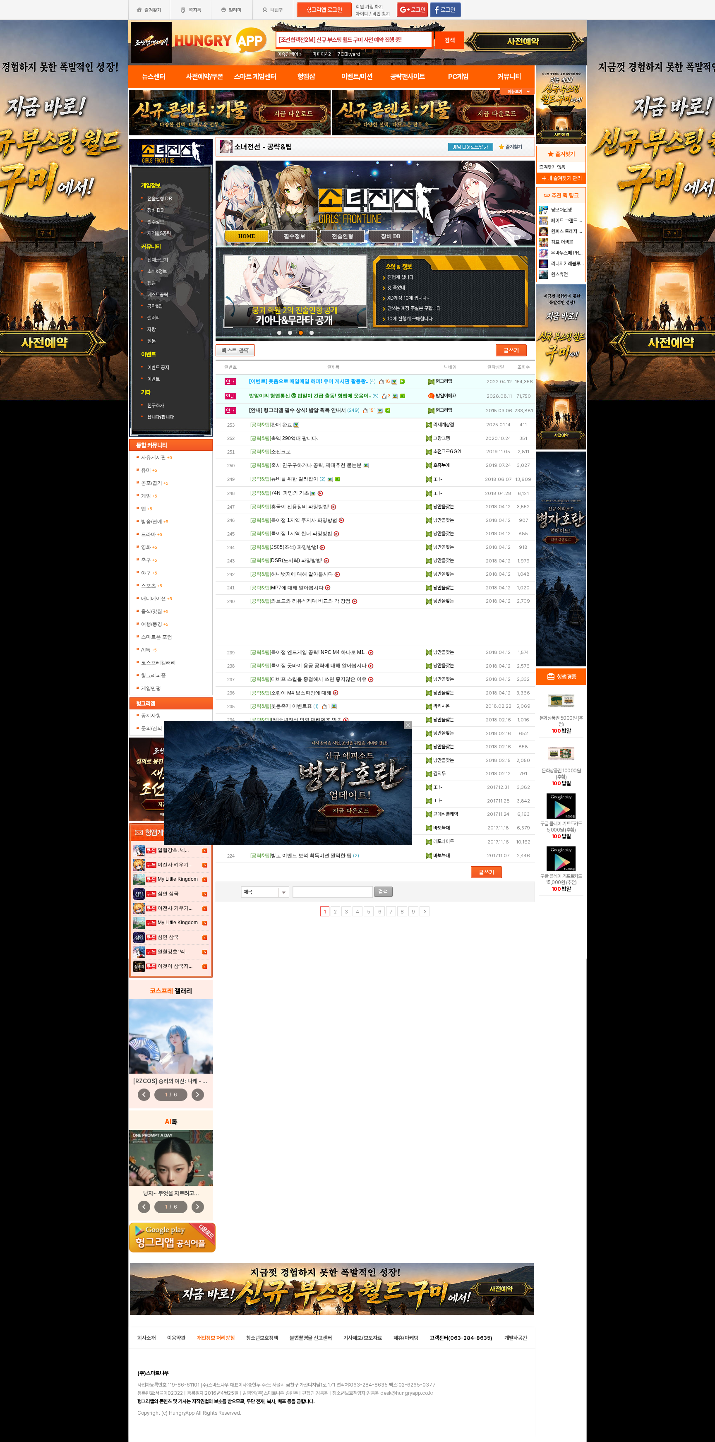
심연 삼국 (168, 893)
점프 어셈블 (561, 242)
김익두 (439, 773)
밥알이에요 (445, 396)
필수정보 (156, 222)
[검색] (383, 892)
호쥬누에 (441, 465)
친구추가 (155, 406)
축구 (149, 560)
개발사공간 (515, 1338)
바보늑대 (441, 828)
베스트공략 (158, 295)
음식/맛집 (154, 611)
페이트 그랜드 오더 (567, 221)
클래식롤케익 (445, 814)
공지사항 (151, 716)
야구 (149, 573)
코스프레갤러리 (158, 663)
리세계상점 (443, 425)
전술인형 (342, 236)
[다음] (424, 911)
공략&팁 (155, 306)
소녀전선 (247, 146)
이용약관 (176, 1338)
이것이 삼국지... (175, 966)
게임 (149, 496)
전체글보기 (157, 260)
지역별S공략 (159, 233)
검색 (450, 40)
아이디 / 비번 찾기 (373, 14)
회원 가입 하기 (369, 7)
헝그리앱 (443, 381)
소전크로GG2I (446, 451)
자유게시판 (156, 457)
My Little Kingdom (178, 879)
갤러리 (153, 318)
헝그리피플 (153, 675)
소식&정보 (157, 271)
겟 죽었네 (396, 288)
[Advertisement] (375, 627)
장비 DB (156, 210)
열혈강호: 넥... (173, 850)
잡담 (151, 283)
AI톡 (149, 650)
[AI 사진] (171, 1158)
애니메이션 (156, 598)
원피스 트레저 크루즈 (567, 231)
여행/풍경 (154, 624)
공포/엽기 (154, 483)
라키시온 (441, 706)
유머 (149, 470)
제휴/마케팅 (405, 1338)
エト (437, 479)
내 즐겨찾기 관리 (561, 178)
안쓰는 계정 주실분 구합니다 (414, 308)
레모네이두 (443, 841)
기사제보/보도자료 (362, 1338)
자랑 (151, 329)
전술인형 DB (160, 199)
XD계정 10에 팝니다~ (408, 298)
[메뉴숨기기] (517, 91)
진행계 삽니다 (400, 277)
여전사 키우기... (175, 865)
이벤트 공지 (158, 367)
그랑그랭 (441, 438)
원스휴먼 (559, 274)
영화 (149, 547)
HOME (246, 236)
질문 (151, 341)
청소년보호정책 (262, 1338)
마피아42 (321, 54)
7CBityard (348, 54)
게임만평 (151, 688)
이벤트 (153, 379)
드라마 (151, 534)
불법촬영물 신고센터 (311, 1338)
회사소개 (146, 1338)
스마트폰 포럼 (156, 637)
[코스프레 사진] (171, 1036)
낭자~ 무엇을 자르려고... (171, 1193)
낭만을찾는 (443, 507)
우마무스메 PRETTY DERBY (567, 253)
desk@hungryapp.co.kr (406, 1393)
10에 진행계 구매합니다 (409, 319)
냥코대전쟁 (561, 210)
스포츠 (151, 586)
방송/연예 (154, 521)
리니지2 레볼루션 (567, 264)
